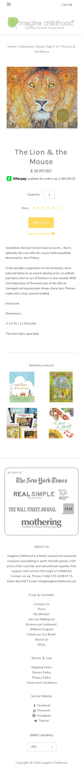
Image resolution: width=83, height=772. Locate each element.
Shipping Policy (41, 667)
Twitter (44, 720)
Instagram (44, 715)
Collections (26, 46)
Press (42, 609)
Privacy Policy (41, 677)
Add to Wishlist (39, 234)
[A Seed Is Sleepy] (61, 423)
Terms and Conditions (41, 682)
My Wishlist (41, 614)
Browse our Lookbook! (41, 624)
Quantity (33, 194)
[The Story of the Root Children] (61, 387)
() (67, 4)
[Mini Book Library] (22, 423)
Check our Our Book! (41, 634)
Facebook (43, 705)
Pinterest (43, 710)
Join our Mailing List (41, 619)
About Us (41, 639)
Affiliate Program (41, 629)
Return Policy (41, 672)
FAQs (41, 644)
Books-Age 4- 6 (47, 46)
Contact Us (42, 604)
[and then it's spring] (22, 387)
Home (12, 46)
